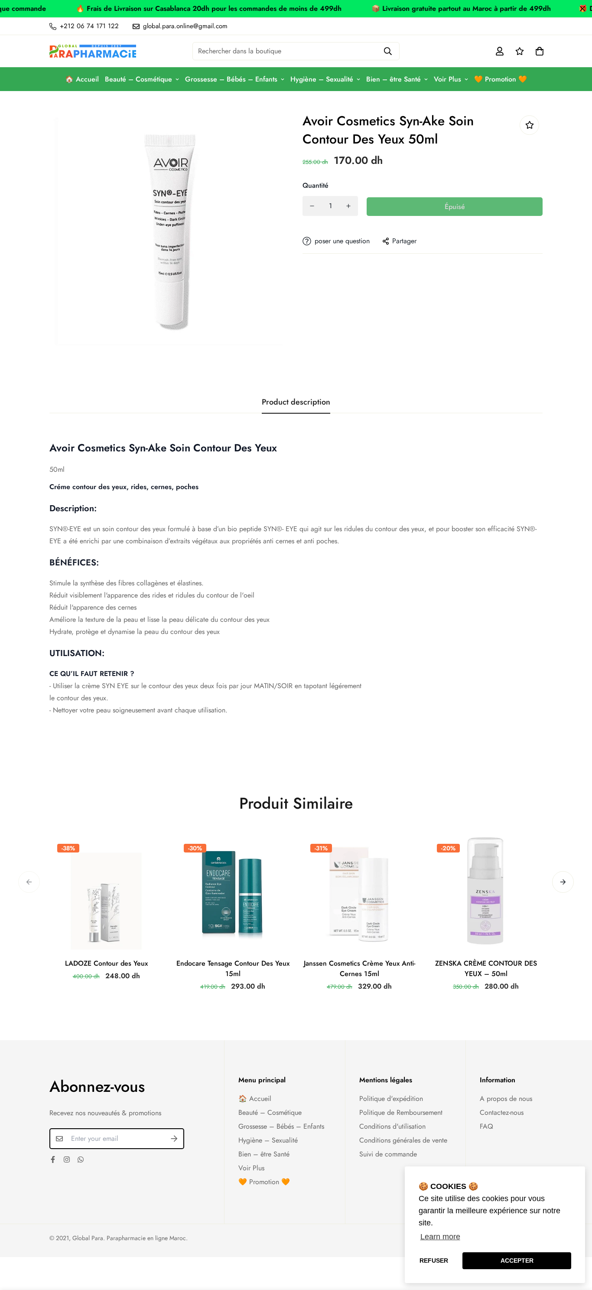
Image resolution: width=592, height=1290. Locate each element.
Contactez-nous (502, 1112)
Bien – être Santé (393, 79)
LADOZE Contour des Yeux (106, 963)
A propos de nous (506, 1099)
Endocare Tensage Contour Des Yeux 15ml (232, 968)
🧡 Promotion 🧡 (500, 79)
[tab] (296, 563)
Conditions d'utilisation (392, 1126)
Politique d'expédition (391, 1099)
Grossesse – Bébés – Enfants (231, 79)
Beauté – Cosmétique (138, 79)
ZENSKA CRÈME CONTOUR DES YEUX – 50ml (486, 968)
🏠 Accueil (82, 79)
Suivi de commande (388, 1154)
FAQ (486, 1126)
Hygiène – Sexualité (321, 79)
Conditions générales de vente (403, 1140)
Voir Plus (447, 79)
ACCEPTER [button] (517, 1260)
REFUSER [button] (434, 1260)
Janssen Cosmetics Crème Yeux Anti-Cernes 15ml (359, 968)
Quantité (316, 185)
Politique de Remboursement (400, 1112)
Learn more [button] (440, 1236)
